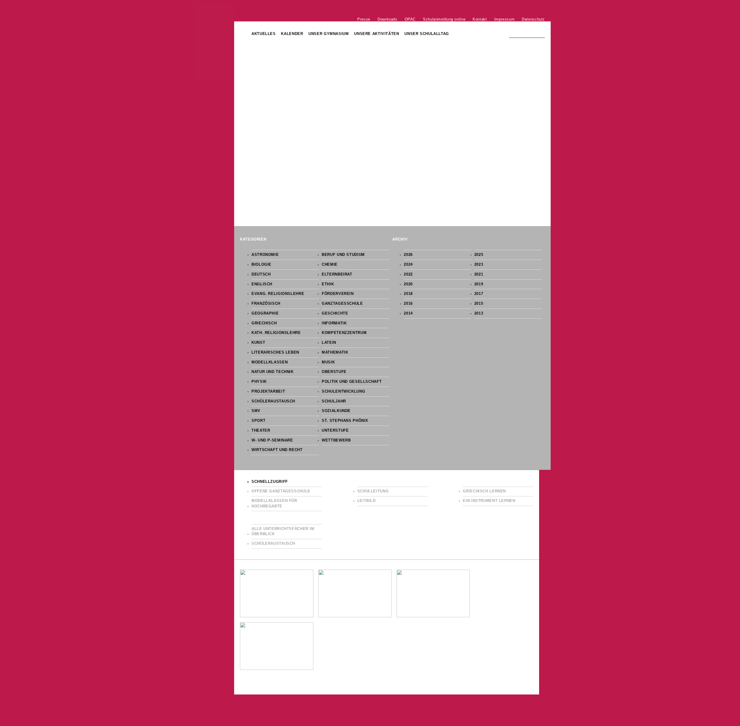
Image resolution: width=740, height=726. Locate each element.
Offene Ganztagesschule (280, 491)
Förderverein (338, 294)
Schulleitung (373, 491)
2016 (408, 304)
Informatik (334, 323)
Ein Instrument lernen (489, 501)
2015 (478, 304)
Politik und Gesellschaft (352, 382)
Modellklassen (269, 362)
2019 (478, 284)
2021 (478, 274)
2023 (478, 265)
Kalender (292, 34)
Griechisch (264, 323)
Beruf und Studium (343, 255)
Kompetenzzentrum (344, 333)
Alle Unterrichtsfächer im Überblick (282, 531)
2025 (478, 255)
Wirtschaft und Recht (277, 450)
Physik (259, 382)
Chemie (330, 265)
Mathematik (335, 352)
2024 (408, 265)
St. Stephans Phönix (345, 421)
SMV (255, 411)
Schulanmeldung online (444, 19)
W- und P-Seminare (272, 440)
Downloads (387, 19)
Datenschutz (533, 19)
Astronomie (265, 255)
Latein (329, 343)
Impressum (504, 19)
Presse (363, 19)
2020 (408, 284)
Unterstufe (335, 430)
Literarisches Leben (275, 352)
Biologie (261, 265)
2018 (408, 294)
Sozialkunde (336, 411)
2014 (408, 313)
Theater (260, 430)
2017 (478, 294)
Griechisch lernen (484, 491)
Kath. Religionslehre (276, 333)
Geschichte (335, 313)
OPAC (410, 19)
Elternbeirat (337, 274)
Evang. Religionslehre (277, 294)
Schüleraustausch (273, 401)
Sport (258, 421)
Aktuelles (263, 34)
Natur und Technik (272, 372)
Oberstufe (334, 372)
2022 (408, 274)
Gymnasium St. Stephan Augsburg (214, 41)
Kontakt (480, 19)
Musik (328, 362)
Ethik (328, 284)
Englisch (261, 284)
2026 (408, 255)
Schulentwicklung (343, 391)
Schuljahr (334, 401)
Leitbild (366, 501)
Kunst (258, 343)
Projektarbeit (268, 391)
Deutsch (261, 274)
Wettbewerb (336, 440)
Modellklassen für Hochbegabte (274, 503)
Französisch (265, 304)
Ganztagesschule (342, 304)
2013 (478, 313)
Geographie (265, 313)
